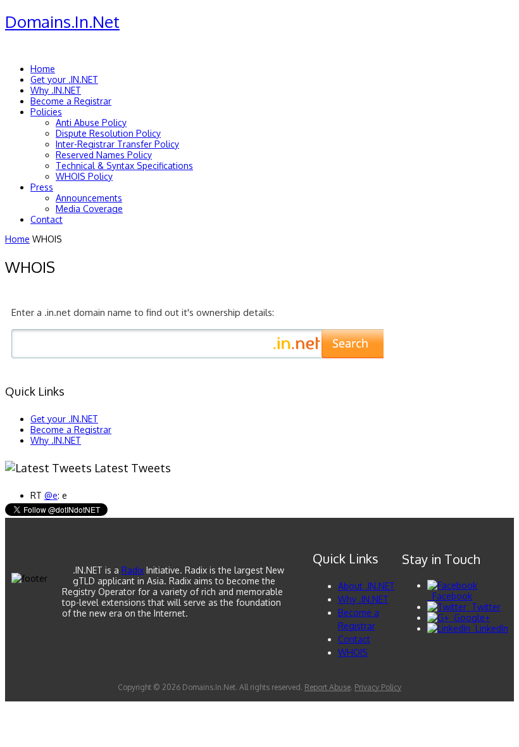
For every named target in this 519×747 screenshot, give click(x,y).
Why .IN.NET (55, 440)
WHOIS (353, 652)
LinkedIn (489, 628)
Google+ (469, 617)
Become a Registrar (70, 429)
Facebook (449, 596)
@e (51, 495)
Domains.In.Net (62, 21)
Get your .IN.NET (64, 418)
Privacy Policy (377, 687)
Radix (133, 570)
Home (17, 239)
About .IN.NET (366, 586)
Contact (354, 639)
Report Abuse (327, 687)
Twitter (483, 606)
